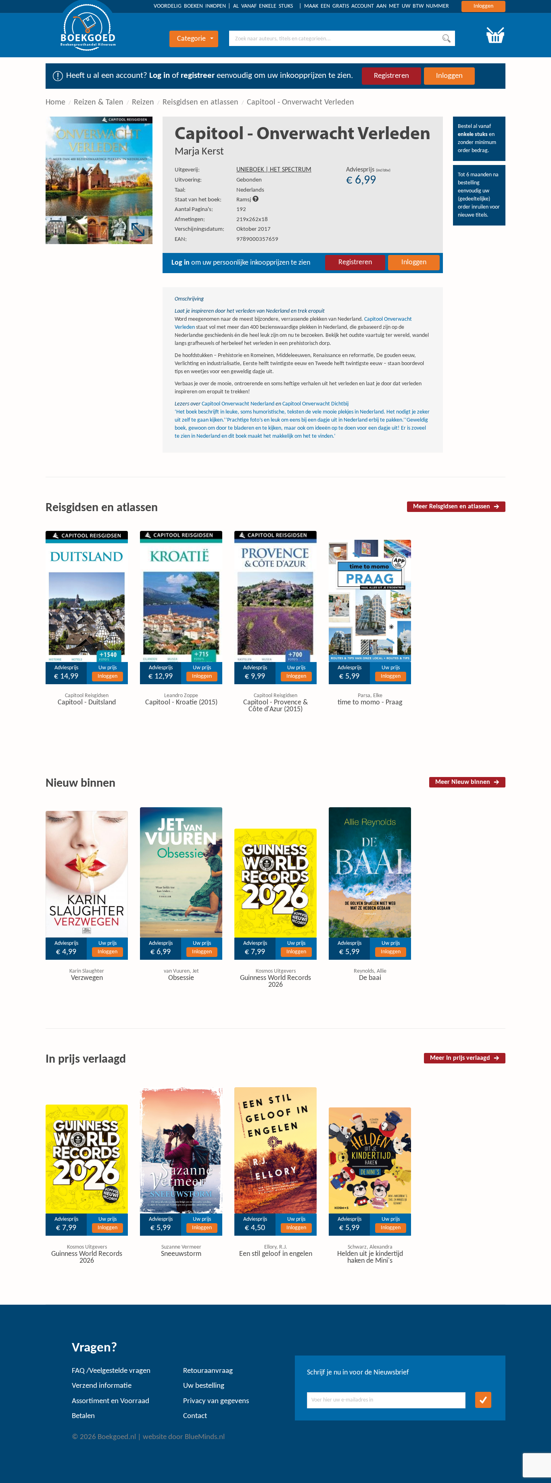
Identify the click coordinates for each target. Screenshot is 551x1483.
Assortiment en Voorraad (110, 1401)
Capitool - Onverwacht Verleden (300, 102)
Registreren (391, 76)
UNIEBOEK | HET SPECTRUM (273, 170)
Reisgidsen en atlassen (200, 102)
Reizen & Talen (98, 102)
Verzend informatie (101, 1386)
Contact (195, 1416)
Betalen (83, 1416)
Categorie (191, 39)
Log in (159, 75)
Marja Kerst (199, 151)
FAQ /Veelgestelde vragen (111, 1371)
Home (55, 102)
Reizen (143, 102)
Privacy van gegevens (216, 1401)
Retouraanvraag (208, 1371)
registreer (198, 75)
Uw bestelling (203, 1386)
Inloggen (483, 6)
